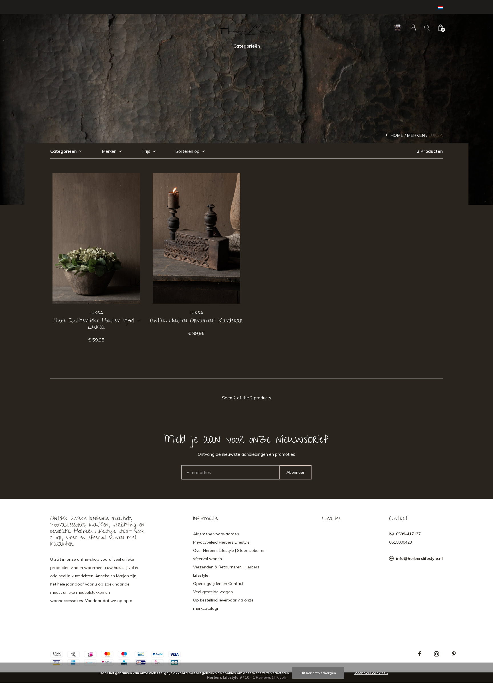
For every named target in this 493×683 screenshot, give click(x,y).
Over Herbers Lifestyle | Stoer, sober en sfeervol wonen (229, 554)
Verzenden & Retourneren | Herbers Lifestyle (226, 571)
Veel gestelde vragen (213, 591)
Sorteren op (187, 151)
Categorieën (246, 46)
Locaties (331, 519)
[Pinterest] (454, 654)
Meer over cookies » (371, 673)
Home (396, 135)
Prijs (146, 151)
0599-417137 (408, 533)
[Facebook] (419, 654)
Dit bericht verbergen (318, 673)
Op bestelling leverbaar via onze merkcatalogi (223, 604)
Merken (416, 135)
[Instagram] (436, 654)
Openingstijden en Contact (218, 583)
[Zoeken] (427, 27)
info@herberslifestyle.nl (419, 558)
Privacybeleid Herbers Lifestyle (221, 542)
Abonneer (295, 472)
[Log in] (413, 27)
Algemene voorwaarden (216, 533)
